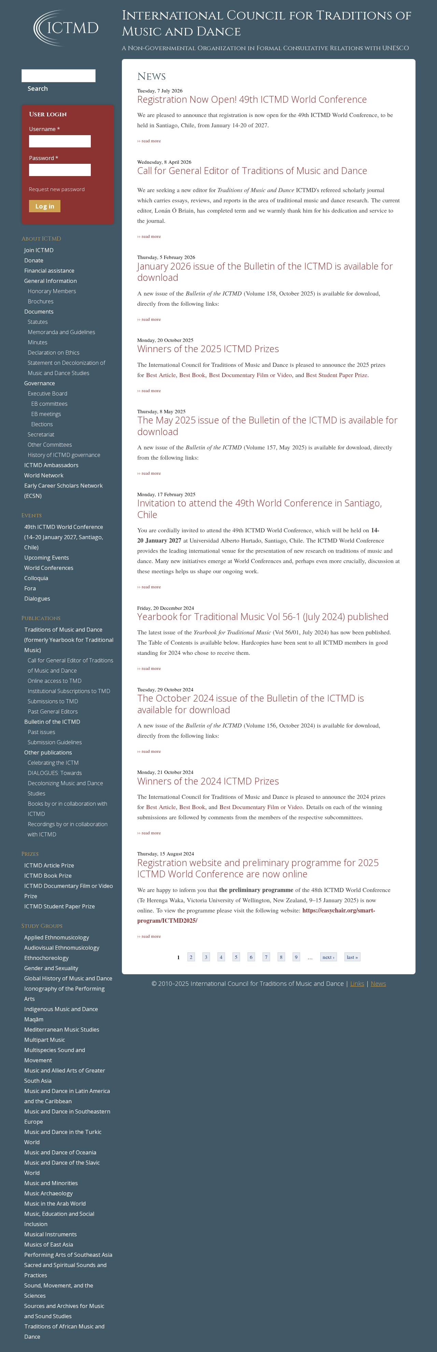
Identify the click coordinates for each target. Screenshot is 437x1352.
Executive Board (47, 393)
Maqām (33, 1019)
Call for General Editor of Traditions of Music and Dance (70, 665)
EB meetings (46, 414)
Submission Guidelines (55, 742)
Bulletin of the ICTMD (52, 721)
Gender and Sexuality (51, 968)
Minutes (37, 342)
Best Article (161, 375)
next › (329, 956)
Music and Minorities (51, 1183)
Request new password (57, 189)
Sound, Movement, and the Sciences (58, 1290)
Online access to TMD (55, 681)
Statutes (38, 322)
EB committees (49, 403)
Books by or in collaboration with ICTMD (67, 809)
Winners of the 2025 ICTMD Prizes (208, 348)
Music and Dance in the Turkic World (62, 1137)
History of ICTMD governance (64, 455)
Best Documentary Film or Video (250, 375)
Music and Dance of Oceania (60, 1152)
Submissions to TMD (53, 701)
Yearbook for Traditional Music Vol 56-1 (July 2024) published (263, 616)
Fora (30, 588)
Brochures (41, 301)
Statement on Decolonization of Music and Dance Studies (66, 368)
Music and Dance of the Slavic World (62, 1168)
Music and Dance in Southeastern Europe (67, 1116)
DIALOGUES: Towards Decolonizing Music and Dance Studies (65, 783)
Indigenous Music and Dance (61, 1009)
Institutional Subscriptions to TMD (69, 691)
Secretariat (41, 434)
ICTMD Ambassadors (51, 465)
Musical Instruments (50, 1234)
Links (357, 983)
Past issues (41, 732)
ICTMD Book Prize (48, 875)
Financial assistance (49, 270)
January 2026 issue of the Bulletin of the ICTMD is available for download (265, 272)
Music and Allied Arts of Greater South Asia (64, 1075)
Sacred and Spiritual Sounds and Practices (65, 1270)
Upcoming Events (46, 557)
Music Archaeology (48, 1193)
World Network (44, 475)
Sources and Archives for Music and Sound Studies (64, 1311)
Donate (33, 260)
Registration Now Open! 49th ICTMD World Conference (252, 99)
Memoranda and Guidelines (61, 332)
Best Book (192, 375)
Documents (39, 311)
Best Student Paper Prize (336, 375)
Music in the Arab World (55, 1203)
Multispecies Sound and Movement (54, 1055)
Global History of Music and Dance (68, 978)
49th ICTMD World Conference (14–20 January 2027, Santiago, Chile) (63, 537)
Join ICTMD (39, 250)
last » (352, 956)
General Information (50, 281)
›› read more (149, 141)
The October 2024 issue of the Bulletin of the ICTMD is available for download (250, 704)
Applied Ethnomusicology (56, 937)
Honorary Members (52, 291)
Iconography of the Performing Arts (64, 994)
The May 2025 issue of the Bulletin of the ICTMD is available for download (267, 426)
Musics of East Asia (48, 1244)
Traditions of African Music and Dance (64, 1331)
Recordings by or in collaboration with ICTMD (68, 829)
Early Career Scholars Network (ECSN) (63, 491)
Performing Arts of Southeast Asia (68, 1254)
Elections (42, 424)
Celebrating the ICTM (53, 762)
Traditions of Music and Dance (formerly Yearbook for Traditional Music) (68, 640)
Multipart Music (44, 1040)
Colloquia (36, 578)
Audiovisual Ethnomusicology (61, 947)
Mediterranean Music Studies (61, 1029)
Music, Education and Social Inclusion (59, 1219)
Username (44, 129)
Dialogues (37, 598)
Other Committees (50, 444)
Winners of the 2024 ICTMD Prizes (208, 781)
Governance (39, 383)
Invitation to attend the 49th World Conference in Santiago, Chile (259, 509)
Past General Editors (53, 711)
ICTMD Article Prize (49, 865)
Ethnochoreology (46, 958)
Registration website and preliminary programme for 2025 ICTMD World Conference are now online (258, 868)
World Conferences (48, 568)
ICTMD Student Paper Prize (59, 906)
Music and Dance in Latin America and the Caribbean (67, 1096)
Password (43, 158)
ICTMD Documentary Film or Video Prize (68, 891)
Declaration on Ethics (54, 352)
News (378, 983)
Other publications (48, 752)
